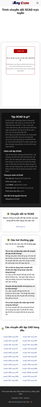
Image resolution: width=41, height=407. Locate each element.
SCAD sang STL (20, 227)
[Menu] (38, 3)
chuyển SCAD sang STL (11, 364)
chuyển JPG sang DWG (29, 368)
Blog (33, 391)
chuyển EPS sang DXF (30, 376)
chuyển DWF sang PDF (10, 368)
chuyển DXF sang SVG (11, 341)
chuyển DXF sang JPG (30, 337)
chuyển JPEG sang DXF (29, 364)
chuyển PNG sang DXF (30, 357)
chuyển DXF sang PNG (30, 341)
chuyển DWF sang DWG (11, 376)
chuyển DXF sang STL (11, 349)
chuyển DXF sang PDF (11, 345)
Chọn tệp (20, 51)
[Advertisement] (20, 90)
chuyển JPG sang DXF (30, 349)
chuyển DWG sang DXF (10, 353)
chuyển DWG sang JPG (10, 372)
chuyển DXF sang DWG (10, 380)
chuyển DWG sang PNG (11, 357)
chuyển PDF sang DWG (29, 345)
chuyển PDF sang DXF (30, 353)
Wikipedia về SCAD (12, 199)
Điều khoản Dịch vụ (24, 391)
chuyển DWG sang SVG (10, 361)
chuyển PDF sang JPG (30, 380)
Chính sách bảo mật (9, 391)
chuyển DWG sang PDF (10, 337)
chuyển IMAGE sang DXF (30, 372)
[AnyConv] (20, 3)
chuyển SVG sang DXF (30, 361)
